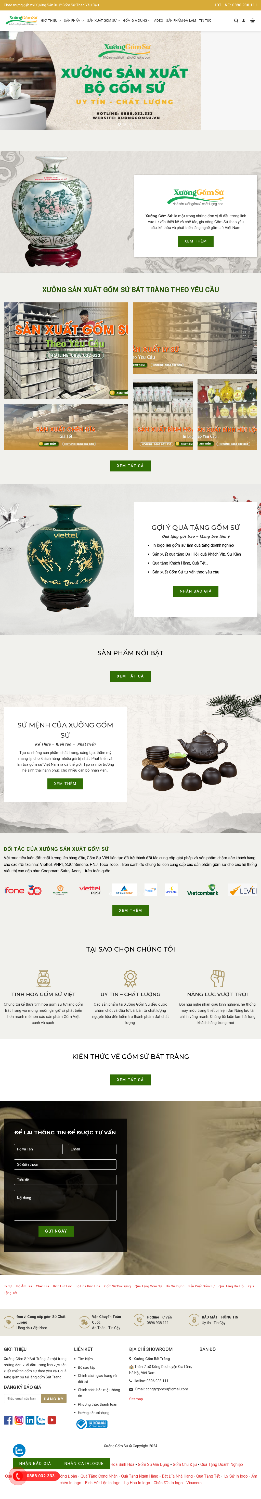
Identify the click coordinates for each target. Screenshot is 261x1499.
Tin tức (205, 20)
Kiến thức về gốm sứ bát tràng (130, 1056)
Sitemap (136, 1399)
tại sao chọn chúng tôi (130, 949)
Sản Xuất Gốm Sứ (102, 20)
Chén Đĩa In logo (168, 1482)
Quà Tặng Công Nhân (99, 1476)
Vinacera (194, 1482)
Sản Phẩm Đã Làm (181, 20)
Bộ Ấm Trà (24, 1286)
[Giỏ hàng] (253, 20)
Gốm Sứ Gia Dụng (117, 1286)
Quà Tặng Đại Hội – (233, 1286)
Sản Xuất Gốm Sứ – (203, 1286)
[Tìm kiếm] (236, 20)
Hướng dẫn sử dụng (93, 1413)
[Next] (249, 81)
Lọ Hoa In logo (137, 1482)
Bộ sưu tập (86, 1367)
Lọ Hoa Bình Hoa (88, 1286)
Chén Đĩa (42, 1286)
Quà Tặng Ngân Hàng (139, 1476)
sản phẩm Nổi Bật (131, 653)
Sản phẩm (72, 20)
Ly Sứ (8, 1286)
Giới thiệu (49, 20)
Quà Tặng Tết (208, 1476)
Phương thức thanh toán (97, 1404)
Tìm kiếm (85, 1359)
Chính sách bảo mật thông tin (99, 1393)
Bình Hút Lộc (62, 1286)
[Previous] (11, 81)
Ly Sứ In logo (236, 1476)
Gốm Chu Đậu (185, 1464)
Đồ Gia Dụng (175, 1286)
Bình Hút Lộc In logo (103, 1482)
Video (158, 20)
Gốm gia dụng (135, 20)
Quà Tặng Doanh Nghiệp (221, 1464)
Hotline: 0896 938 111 (235, 5)
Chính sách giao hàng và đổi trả (97, 1379)
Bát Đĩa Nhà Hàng (177, 1476)
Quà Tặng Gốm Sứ (148, 1286)
